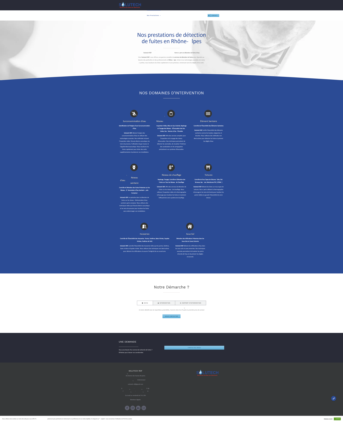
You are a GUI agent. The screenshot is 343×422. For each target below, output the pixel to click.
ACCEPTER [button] (337, 419)
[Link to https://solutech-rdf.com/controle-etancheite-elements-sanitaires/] (208, 113)
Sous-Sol (190, 234)
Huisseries (144, 234)
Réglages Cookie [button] (328, 419)
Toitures (208, 175)
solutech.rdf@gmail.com (135, 384)
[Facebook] (127, 408)
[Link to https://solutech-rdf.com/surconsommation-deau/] (134, 113)
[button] (333, 398)
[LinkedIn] (138, 408)
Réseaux (171, 121)
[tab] (145, 303)
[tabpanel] (171, 313)
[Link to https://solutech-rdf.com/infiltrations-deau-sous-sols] (190, 226)
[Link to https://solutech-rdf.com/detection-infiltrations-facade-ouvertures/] (144, 226)
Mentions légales (135, 399)
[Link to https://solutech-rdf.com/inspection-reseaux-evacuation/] (171, 113)
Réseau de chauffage (171, 175)
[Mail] (143, 408)
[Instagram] (132, 408)
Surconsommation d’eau (134, 121)
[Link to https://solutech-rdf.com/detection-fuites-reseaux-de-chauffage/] (171, 167)
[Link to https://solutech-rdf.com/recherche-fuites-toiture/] (208, 167)
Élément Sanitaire (208, 121)
